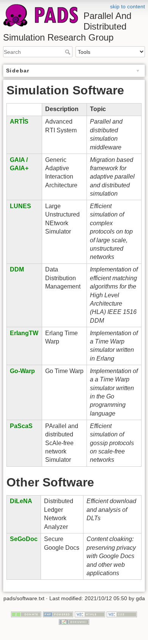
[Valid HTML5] (90, 614)
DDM (17, 269)
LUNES (20, 206)
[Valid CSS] (122, 614)
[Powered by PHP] (58, 614)
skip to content (127, 6)
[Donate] (26, 614)
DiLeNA (21, 501)
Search (68, 52)
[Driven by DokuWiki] (74, 621)
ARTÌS (19, 121)
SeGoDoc (24, 539)
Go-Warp (22, 371)
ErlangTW (24, 333)
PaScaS (21, 426)
